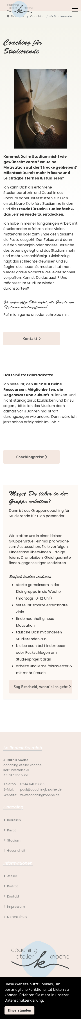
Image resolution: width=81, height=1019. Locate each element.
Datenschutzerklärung (23, 1000)
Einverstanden (19, 1010)
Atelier (12, 876)
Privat (11, 830)
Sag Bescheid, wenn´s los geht (41, 686)
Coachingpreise (30, 456)
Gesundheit (16, 850)
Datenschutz (17, 916)
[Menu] (75, 10)
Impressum (16, 906)
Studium (13, 840)
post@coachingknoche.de (41, 789)
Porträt (12, 886)
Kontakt (30, 338)
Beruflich (14, 820)
